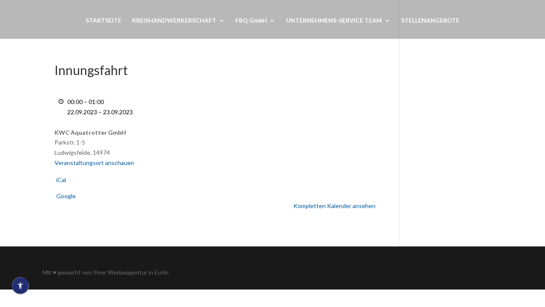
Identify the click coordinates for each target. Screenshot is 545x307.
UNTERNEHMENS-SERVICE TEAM (334, 20)
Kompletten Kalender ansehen (334, 205)
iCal (61, 179)
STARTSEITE (103, 20)
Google (66, 196)
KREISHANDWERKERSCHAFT (174, 20)
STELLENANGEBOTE (430, 20)
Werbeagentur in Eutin (138, 272)
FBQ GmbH (251, 20)
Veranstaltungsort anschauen (94, 162)
